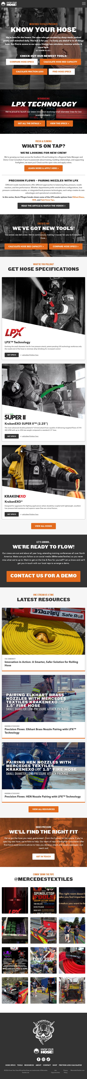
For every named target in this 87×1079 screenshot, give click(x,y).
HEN (34, 199)
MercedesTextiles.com (78, 1070)
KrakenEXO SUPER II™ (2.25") (26, 423)
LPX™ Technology (17, 342)
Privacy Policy (65, 1071)
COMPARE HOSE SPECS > (66, 246)
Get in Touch (43, 856)
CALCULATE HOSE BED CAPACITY (60, 62)
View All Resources (43, 809)
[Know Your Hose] (9, 3)
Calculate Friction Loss (30, 71)
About (38, 1065)
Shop (55, 1065)
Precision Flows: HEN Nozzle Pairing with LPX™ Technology (43, 796)
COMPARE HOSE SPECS (22, 62)
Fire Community (10, 659)
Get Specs (11, 354)
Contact (47, 1065)
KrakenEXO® (14, 501)
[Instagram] (43, 1060)
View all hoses (43, 526)
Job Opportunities (55, 1071)
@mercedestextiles (43, 879)
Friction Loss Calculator (70, 1065)
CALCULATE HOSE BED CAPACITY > (26, 246)
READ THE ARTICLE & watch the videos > (43, 206)
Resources (29, 1065)
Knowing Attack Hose (12, 726)
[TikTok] (48, 1060)
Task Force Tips (47, 199)
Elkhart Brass (78, 197)
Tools (20, 1065)
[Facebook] (38, 1060)
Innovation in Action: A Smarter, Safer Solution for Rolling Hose (41, 664)
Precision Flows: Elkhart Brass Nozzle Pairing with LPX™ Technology (40, 731)
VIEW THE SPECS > (59, 123)
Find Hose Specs (62, 71)
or (29, 355)
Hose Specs (10, 1065)
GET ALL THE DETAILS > (29, 123)
